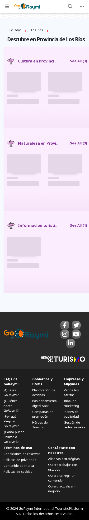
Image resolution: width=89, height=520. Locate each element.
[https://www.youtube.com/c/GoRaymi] (76, 334)
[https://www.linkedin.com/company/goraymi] (70, 343)
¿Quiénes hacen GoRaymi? (11, 405)
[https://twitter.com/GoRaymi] (76, 325)
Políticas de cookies (18, 471)
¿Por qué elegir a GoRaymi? (11, 421)
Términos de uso (18, 447)
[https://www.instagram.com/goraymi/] (64, 334)
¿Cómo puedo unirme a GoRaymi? (14, 437)
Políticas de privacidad (20, 460)
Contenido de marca (19, 465)
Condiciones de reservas (22, 454)
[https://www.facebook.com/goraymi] (64, 325)
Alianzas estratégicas (64, 459)
